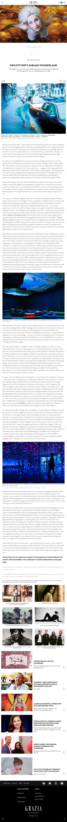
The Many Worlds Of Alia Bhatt (50, 603)
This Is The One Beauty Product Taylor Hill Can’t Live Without (47, 770)
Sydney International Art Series (28, 582)
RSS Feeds (26, 783)
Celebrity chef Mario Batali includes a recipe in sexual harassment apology (46, 684)
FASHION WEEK (39, 799)
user (64, 2)
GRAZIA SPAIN (21, 801)
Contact (14, 783)
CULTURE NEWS (22, 580)
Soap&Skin (22, 403)
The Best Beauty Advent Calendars (44, 662)
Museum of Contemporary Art (17, 215)
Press (20, 783)
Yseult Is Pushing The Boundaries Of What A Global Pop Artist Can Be (17, 647)
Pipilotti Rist (30, 580)
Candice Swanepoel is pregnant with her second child (47, 705)
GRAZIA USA (20, 793)
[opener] (3, 819)
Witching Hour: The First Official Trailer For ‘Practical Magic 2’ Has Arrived (17, 603)
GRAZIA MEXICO (21, 797)
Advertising (6, 783)
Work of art (37, 47)
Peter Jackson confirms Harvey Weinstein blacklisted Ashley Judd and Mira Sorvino (48, 723)
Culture (28, 47)
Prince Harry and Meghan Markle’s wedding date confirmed (45, 746)
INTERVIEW (15, 580)
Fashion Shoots (40, 796)
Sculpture (59, 580)
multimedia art (6, 582)
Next (64, 81)
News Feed (38, 793)
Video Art (52, 580)
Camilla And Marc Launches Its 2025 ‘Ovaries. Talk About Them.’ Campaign (50, 647)
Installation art (15, 582)
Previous (60, 81)
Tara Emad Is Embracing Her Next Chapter (17, 625)
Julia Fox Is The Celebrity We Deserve (49, 625)
